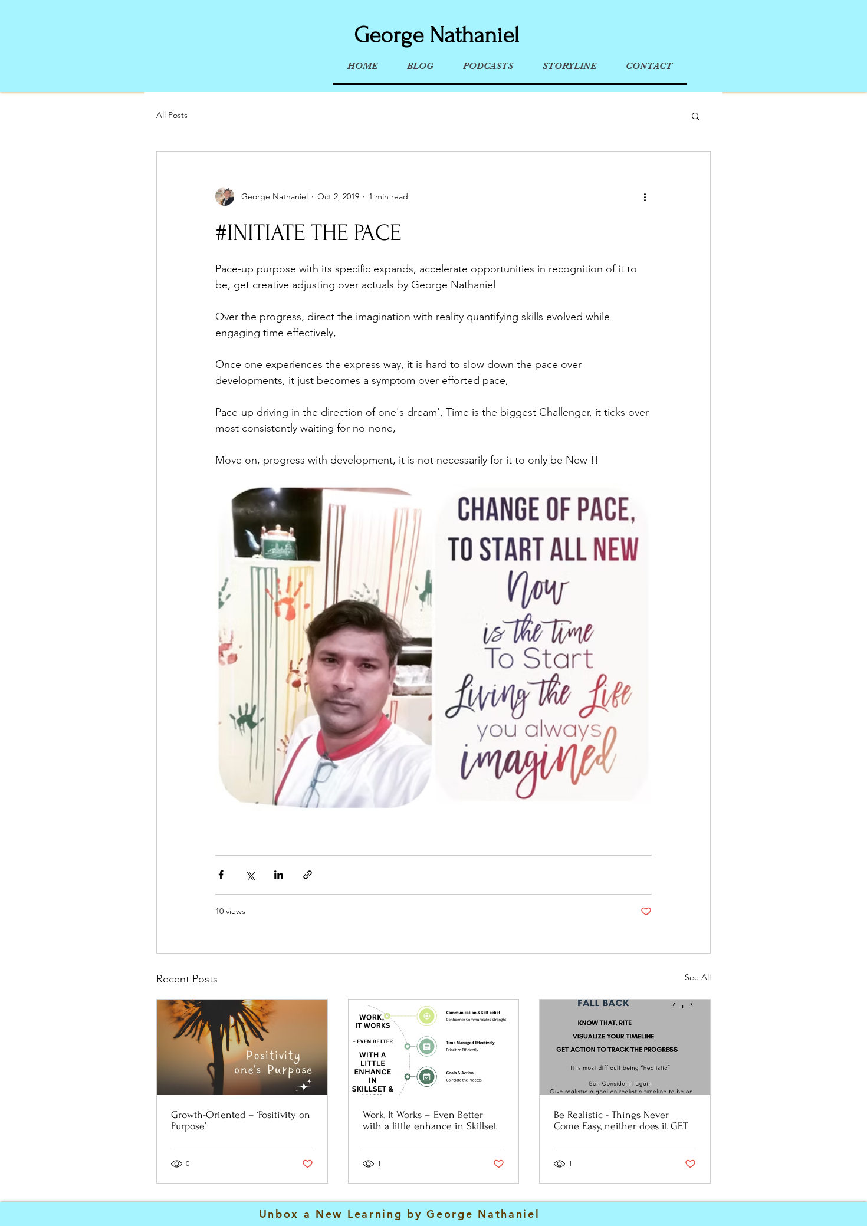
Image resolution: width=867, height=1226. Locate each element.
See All (698, 977)
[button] (695, 115)
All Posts (172, 115)
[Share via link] (307, 874)
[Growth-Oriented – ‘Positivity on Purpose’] (242, 1047)
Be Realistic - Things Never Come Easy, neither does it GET (621, 1120)
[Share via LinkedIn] (278, 874)
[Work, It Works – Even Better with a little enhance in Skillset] (434, 1047)
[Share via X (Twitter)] (249, 874)
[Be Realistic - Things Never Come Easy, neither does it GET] (625, 1047)
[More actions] (645, 196)
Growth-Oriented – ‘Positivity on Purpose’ (240, 1120)
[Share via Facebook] (220, 874)
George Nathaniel (437, 35)
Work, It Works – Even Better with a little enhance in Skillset (430, 1120)
